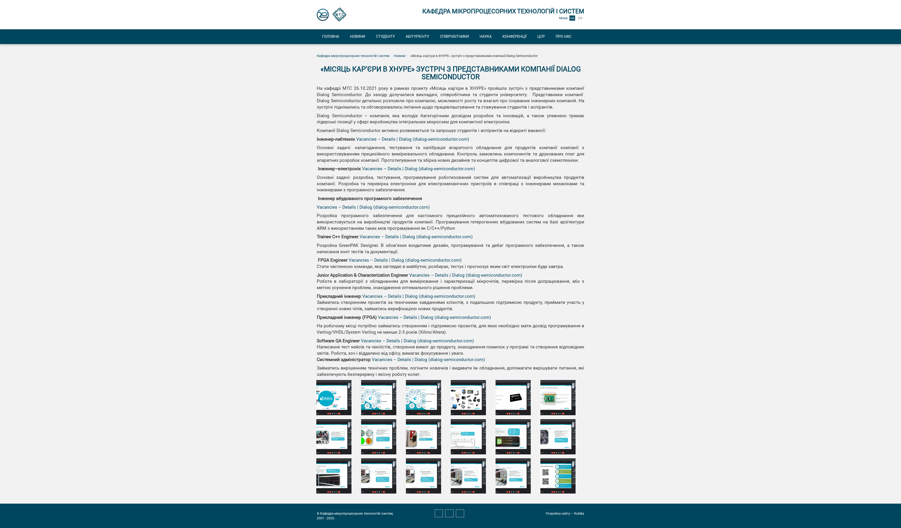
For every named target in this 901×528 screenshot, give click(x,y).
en (580, 18)
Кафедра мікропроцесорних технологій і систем (353, 56)
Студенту (385, 36)
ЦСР (541, 36)
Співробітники (454, 36)
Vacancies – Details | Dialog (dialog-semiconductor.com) (412, 139)
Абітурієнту (417, 36)
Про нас (563, 36)
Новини (357, 36)
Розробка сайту (558, 513)
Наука (486, 36)
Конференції (514, 36)
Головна (330, 36)
